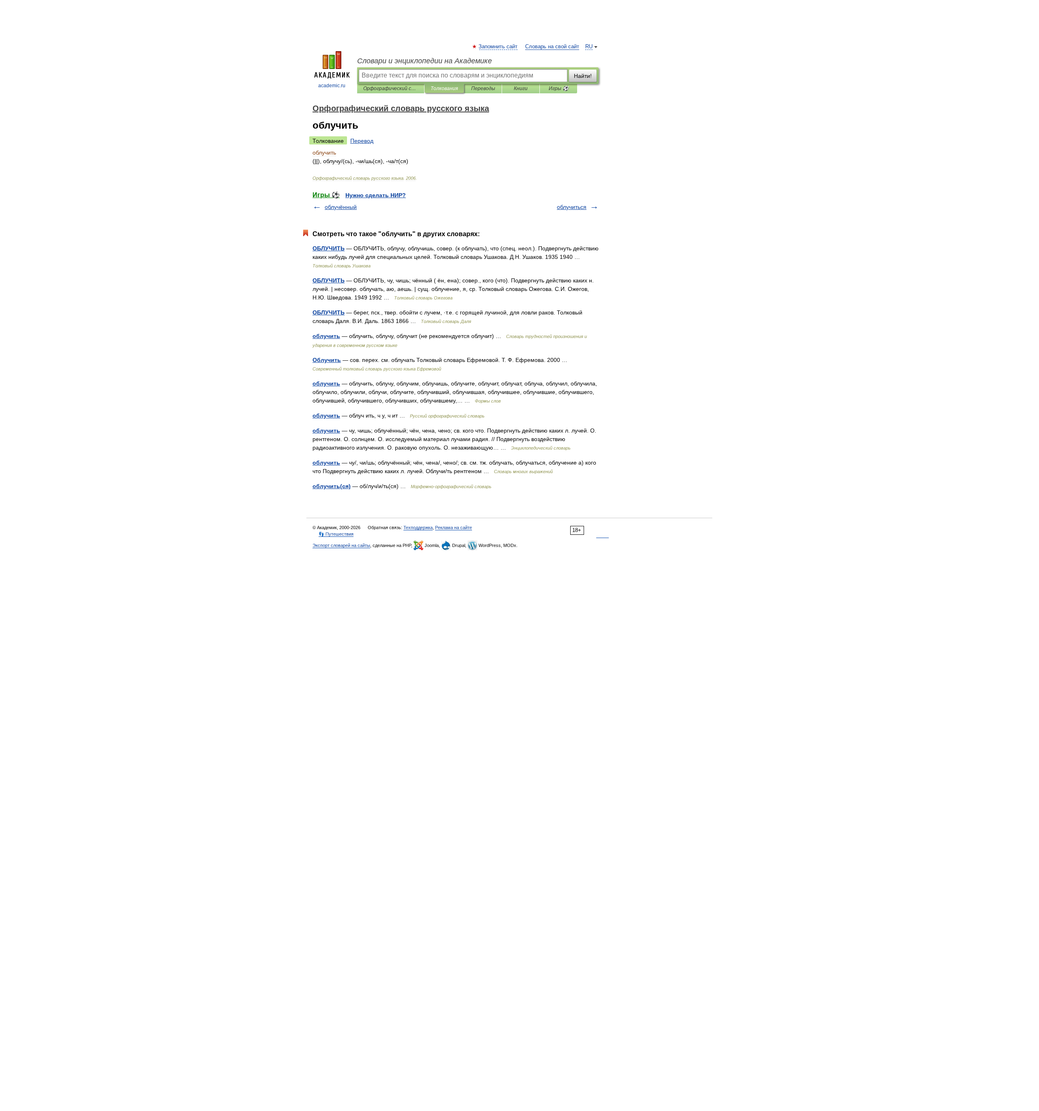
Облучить (327, 360)
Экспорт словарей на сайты (341, 545)
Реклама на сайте (453, 527)
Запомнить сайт (498, 47)
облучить (326, 336)
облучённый (341, 207)
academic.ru (331, 85)
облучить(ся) (332, 486)
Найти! (583, 76)
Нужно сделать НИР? (375, 195)
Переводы (483, 88)
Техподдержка (418, 527)
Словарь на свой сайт (552, 47)
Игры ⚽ (559, 88)
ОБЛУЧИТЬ (329, 248)
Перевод (361, 141)
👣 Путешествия (336, 534)
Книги (521, 88)
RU (589, 47)
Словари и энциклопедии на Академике (424, 61)
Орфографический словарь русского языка (390, 88)
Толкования (444, 88)
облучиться (571, 207)
